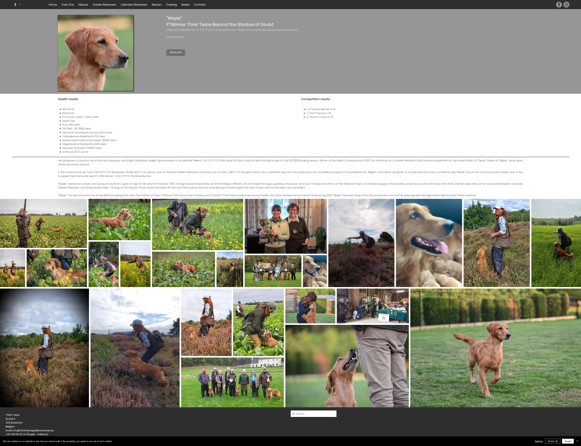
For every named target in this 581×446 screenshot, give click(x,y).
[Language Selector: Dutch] (17, 4)
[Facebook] (559, 5)
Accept (568, 441)
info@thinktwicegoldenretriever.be (33, 430)
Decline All (553, 441)
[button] (67, 4)
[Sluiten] (577, 441)
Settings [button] (539, 441)
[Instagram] (566, 5)
